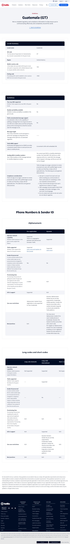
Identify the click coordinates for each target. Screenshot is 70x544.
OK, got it (42, 542)
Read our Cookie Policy (65, 542)
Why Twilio (27, 4)
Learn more (49, 250)
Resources (34, 4)
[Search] (46, 5)
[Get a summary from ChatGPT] (9, 508)
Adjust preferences (54, 542)
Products (14, 4)
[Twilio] (5, 5)
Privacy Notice (48, 536)
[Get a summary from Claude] (16, 508)
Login (66, 1)
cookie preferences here (8, 536)
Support (61, 1)
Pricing (41, 4)
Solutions (20, 4)
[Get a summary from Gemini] (12, 508)
